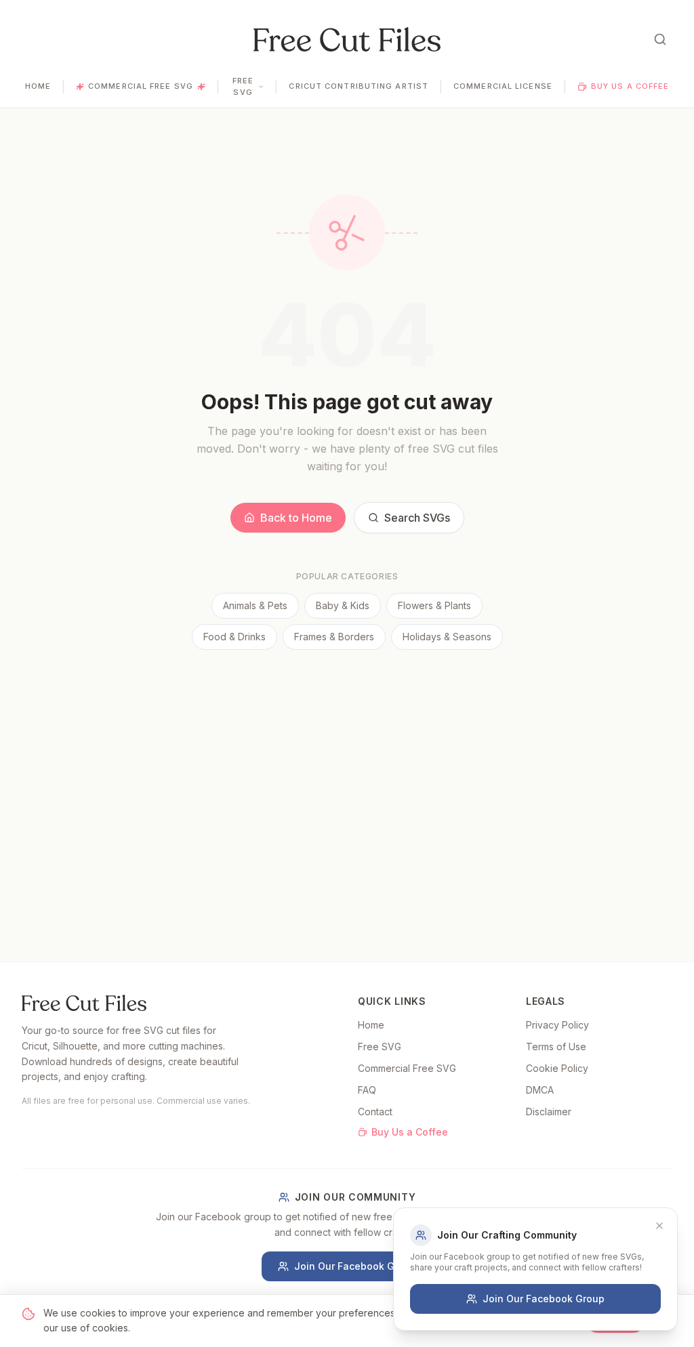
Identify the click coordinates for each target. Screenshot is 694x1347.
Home (38, 86)
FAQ (367, 1090)
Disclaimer (548, 1111)
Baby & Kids (342, 605)
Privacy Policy (557, 1025)
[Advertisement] (347, 751)
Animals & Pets (255, 605)
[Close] (659, 1225)
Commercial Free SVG (140, 86)
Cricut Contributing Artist (358, 86)
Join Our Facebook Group (355, 1266)
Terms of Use (556, 1046)
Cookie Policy (557, 1068)
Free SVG (242, 86)
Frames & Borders (334, 636)
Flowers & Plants (434, 605)
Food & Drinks (234, 636)
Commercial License (502, 86)
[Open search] (660, 39)
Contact (375, 1111)
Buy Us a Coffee (630, 86)
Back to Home (296, 517)
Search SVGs (417, 517)
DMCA (540, 1090)
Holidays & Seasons (447, 636)
